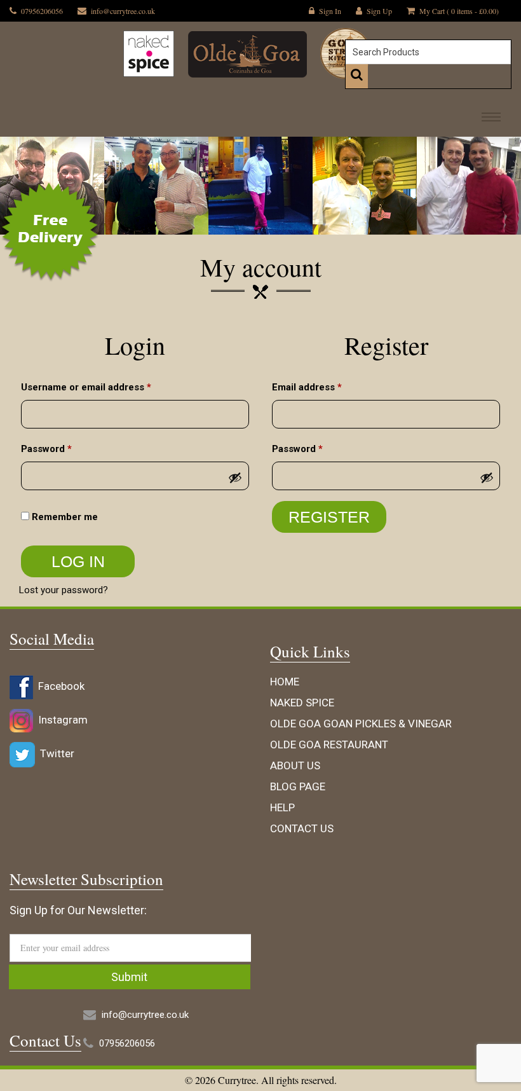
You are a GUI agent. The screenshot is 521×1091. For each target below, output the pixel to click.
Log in (78, 561)
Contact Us (302, 828)
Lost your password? (63, 590)
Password (66, 449)
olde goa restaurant (329, 744)
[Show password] (235, 477)
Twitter (54, 753)
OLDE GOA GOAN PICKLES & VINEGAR (361, 723)
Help (282, 807)
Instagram (60, 719)
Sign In (330, 11)
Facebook (59, 686)
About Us (295, 765)
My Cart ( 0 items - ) (459, 11)
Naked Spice (302, 702)
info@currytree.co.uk (123, 11)
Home (284, 681)
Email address (327, 387)
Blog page (297, 786)
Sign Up (379, 11)
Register (329, 517)
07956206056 (42, 11)
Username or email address (106, 387)
